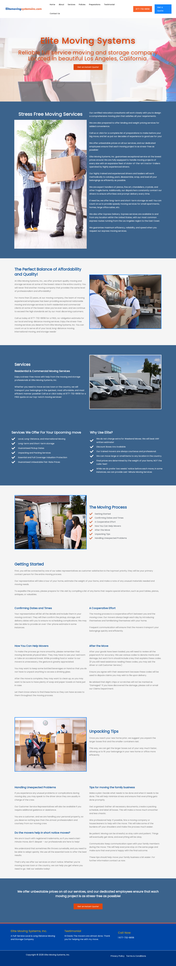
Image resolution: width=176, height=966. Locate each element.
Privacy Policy (117, 956)
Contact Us (55, 13)
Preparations (94, 4)
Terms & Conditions (136, 956)
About (61, 4)
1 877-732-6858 (126, 937)
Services (71, 4)
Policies (82, 4)
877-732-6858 (142, 9)
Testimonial (109, 4)
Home (52, 4)
